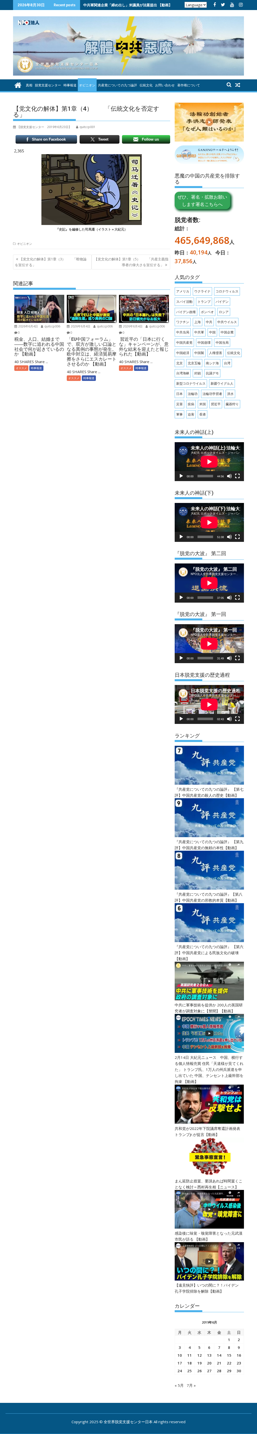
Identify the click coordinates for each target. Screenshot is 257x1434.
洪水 (230, 393)
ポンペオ (207, 312)
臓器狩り (232, 404)
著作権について (188, 85)
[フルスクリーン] (237, 476)
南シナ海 (212, 363)
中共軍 (199, 332)
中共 (209, 322)
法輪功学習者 (212, 393)
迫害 (191, 414)
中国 (212, 332)
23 (239, 1362)
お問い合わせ (165, 85)
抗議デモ (212, 373)
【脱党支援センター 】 (44, 127)
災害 (179, 404)
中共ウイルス (227, 322)
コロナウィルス (227, 291)
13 (209, 1355)
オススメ (21, 368)
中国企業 (227, 332)
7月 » (191, 1385)
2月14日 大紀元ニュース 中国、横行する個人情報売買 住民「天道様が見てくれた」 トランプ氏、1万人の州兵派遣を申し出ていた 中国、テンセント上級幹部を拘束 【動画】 (209, 1069)
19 (199, 1362)
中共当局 (182, 332)
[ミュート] (229, 476)
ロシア (224, 312)
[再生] (181, 476)
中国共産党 (184, 342)
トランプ (204, 301)
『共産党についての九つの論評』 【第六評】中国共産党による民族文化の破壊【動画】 (209, 952)
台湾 (227, 363)
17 (179, 1362)
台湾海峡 (182, 373)
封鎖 (197, 373)
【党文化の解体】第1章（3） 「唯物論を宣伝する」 (51, 262)
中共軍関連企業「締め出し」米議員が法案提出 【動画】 (127, 5)
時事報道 (70, 85)
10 (179, 1355)
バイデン (222, 301)
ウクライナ (202, 291)
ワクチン (182, 322)
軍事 (179, 414)
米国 (202, 404)
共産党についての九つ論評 (117, 85)
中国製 (199, 353)
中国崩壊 (204, 342)
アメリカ (182, 291)
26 (199, 1370)
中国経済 (182, 353)
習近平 (216, 404)
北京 (179, 363)
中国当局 (222, 342)
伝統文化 (146, 85)
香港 (202, 414)
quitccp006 (52, 326)
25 (189, 1370)
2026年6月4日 (28, 326)
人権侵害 (215, 353)
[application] (209, 461)
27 (209, 1370)
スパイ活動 (184, 301)
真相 (29, 85)
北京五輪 (194, 363)
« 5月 (179, 1385)
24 (179, 1370)
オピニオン (87, 85)
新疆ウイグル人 (222, 383)
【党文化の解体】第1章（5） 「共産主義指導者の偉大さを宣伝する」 (131, 262)
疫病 (191, 404)
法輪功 (193, 393)
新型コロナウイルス (191, 383)
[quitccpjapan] (18, 84)
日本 (179, 393)
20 (209, 1362)
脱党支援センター (48, 85)
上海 (197, 322)
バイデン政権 (186, 312)
